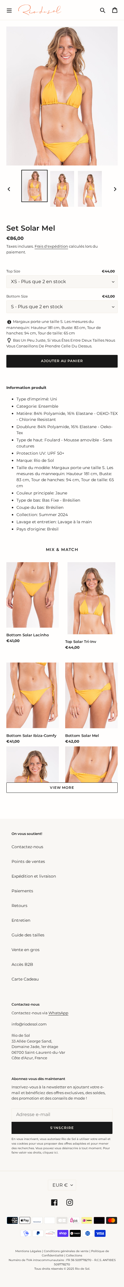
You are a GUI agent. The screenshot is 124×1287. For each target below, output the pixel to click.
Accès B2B (22, 964)
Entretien (21, 920)
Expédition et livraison (34, 876)
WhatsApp (58, 1013)
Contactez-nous (27, 846)
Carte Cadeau (25, 979)
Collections (74, 1255)
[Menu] (9, 9)
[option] (34, 186)
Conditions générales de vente (66, 1251)
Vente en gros (26, 949)
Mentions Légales (28, 1251)
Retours (19, 905)
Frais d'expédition (51, 246)
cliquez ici (50, 1152)
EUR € (60, 1185)
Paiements (22, 890)
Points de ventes (28, 861)
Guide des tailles (28, 935)
